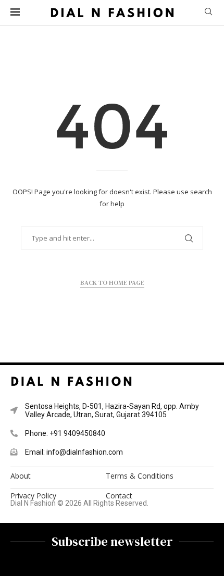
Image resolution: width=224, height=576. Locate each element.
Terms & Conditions (139, 476)
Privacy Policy (33, 495)
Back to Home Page (112, 283)
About (20, 476)
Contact (119, 495)
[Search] (208, 13)
